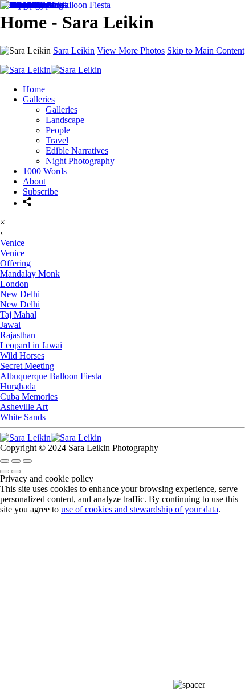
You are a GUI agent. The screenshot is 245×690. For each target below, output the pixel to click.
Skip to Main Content (205, 50)
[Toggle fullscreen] (16, 461)
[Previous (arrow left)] (4, 471)
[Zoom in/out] (27, 461)
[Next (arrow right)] (16, 471)
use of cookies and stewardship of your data (139, 509)
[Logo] (50, 437)
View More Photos (131, 50)
